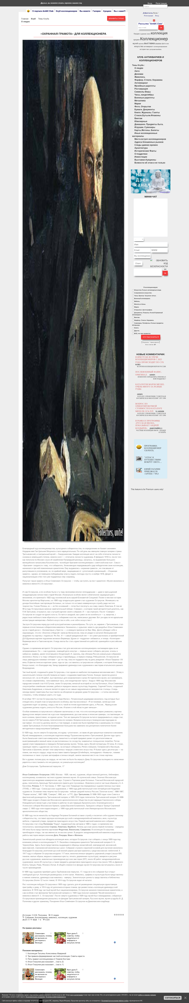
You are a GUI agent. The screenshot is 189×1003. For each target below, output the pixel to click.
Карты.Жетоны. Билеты (146, 130)
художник (73, 917)
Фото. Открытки (142, 106)
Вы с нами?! (119, 11)
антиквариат (148, 46)
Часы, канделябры (144, 94)
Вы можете (85, 11)
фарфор (158, 43)
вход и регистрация (76, 995)
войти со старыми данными (147, 995)
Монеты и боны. (140, 304)
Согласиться (172, 998)
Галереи (97, 11)
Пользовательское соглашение (35, 997)
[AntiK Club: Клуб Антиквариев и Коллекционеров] (28, 11)
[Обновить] (164, 239)
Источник (26, 915)
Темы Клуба (43, 18)
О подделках (140, 153)
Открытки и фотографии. (143, 310)
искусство (138, 46)
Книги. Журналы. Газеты (147, 112)
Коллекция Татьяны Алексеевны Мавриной (47, 953)
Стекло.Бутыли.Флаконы (147, 115)
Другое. (137, 330)
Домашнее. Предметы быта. (148, 124)
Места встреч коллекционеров (150, 138)
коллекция (63, 917)
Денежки (138, 73)
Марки (137, 103)
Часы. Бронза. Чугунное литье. (145, 295)
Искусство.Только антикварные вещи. (147, 290)
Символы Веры (142, 91)
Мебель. (137, 301)
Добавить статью (116, 18)
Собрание (29, 917)
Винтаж (138, 118)
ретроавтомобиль (155, 49)
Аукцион (107, 11)
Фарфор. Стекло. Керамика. (144, 320)
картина (141, 43)
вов (167, 43)
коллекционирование (160, 46)
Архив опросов (154, 342)
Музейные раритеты (145, 85)
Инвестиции (140, 156)
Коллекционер (41, 917)
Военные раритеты (144, 97)
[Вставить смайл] (167, 239)
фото (164, 43)
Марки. (136, 307)
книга (148, 34)
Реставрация (141, 88)
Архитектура (141, 147)
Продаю (137, 34)
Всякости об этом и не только (149, 162)
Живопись (139, 76)
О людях (25, 21)
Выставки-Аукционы (145, 159)
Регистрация (161, 3)
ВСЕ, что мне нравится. (142, 333)
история (143, 49)
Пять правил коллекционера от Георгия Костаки (49, 958)
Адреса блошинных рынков (148, 141)
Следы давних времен (146, 144)
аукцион (136, 39)
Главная (24, 18)
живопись (53, 917)
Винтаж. (137, 317)
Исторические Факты (145, 150)
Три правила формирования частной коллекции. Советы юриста (56, 956)
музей (135, 43)
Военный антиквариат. (142, 298)
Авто (147, 49)
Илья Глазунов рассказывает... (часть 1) (46, 964)
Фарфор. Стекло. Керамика (148, 79)
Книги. (136, 328)
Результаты (146, 342)
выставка (149, 43)
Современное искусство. (143, 293)
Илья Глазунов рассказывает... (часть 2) (46, 961)
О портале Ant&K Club (42, 11)
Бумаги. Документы (144, 109)
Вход (150, 3)
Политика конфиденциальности (56, 997)
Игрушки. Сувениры (144, 127)
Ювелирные (140, 121)
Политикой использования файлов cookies (115, 1001)
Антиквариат (141, 82)
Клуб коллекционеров (66, 11)
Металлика (140, 100)
